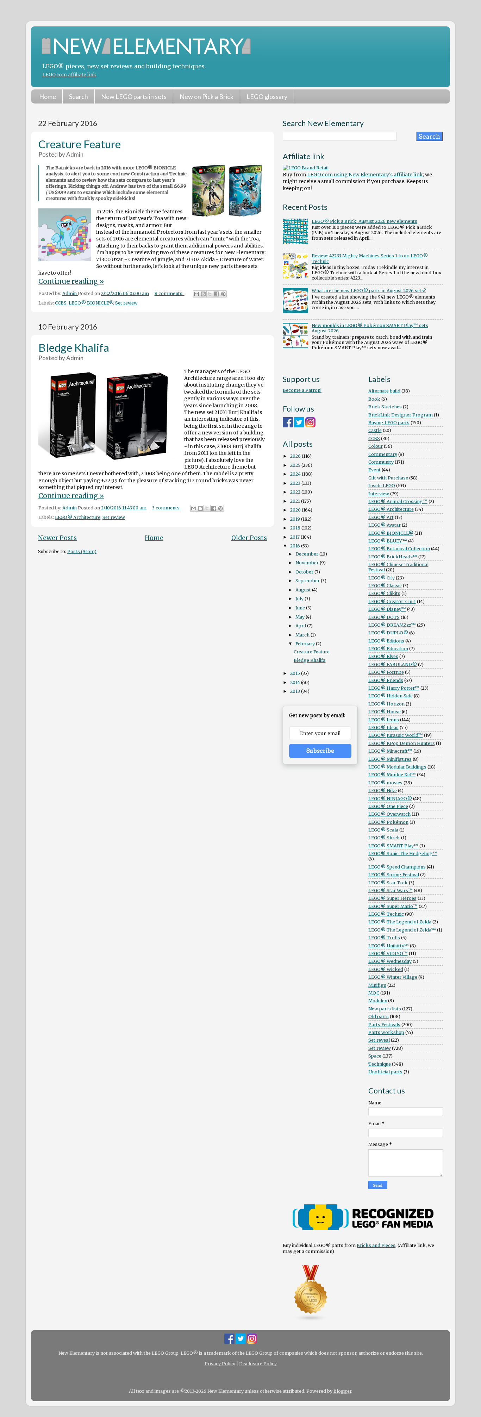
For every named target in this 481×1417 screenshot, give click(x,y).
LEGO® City (381, 578)
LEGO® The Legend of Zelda (399, 921)
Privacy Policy (220, 1363)
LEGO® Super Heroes (392, 898)
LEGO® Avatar (384, 525)
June (300, 607)
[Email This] (196, 293)
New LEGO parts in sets (134, 96)
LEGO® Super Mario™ (393, 906)
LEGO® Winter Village (392, 977)
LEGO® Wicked (385, 969)
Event (374, 469)
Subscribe (320, 750)
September (308, 580)
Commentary (382, 454)
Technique (379, 1064)
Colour (375, 446)
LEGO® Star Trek (388, 882)
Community (381, 462)
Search (78, 96)
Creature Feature (79, 144)
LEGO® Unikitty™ (388, 945)
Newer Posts (57, 538)
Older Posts (249, 538)
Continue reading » (71, 281)
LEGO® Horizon (386, 704)
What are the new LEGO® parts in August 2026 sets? (369, 290)
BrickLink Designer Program (400, 415)
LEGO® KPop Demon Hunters (401, 743)
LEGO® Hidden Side (390, 695)
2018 (295, 528)
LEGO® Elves (383, 656)
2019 (295, 519)
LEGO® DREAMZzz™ (392, 625)
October (304, 572)
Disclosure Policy (258, 1363)
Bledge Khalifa (73, 347)
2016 (295, 545)
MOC (373, 993)
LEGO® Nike (382, 790)
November (307, 562)
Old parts (378, 1016)
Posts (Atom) (81, 551)
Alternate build (384, 391)
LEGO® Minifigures (390, 759)
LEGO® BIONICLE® (91, 303)
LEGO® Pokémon (388, 822)
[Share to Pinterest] (223, 293)
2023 (295, 483)
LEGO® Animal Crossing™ (397, 501)
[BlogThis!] (203, 293)
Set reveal (379, 1040)
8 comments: (170, 293)
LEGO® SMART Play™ (393, 845)
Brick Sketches (385, 406)
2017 (295, 537)
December (307, 554)
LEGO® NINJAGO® (390, 798)
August (303, 589)
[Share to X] (209, 293)
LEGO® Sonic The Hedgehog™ (402, 853)
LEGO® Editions (386, 641)
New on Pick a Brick (206, 96)
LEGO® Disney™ (387, 609)
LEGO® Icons (383, 719)
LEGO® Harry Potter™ (393, 688)
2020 (296, 510)
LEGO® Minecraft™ (390, 751)
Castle (375, 430)
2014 (295, 682)
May (300, 617)
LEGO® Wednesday (390, 961)
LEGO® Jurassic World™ (395, 735)
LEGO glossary (266, 96)
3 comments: (167, 507)
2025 (295, 465)
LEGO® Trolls (384, 937)
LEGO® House (384, 711)
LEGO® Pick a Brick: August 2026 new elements (364, 221)
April (301, 625)
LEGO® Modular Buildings (397, 767)
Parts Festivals (384, 1024)
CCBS (61, 303)
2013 (295, 691)
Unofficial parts (385, 1071)
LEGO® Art (381, 517)
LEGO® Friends (385, 680)
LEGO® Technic (386, 914)
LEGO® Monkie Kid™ (392, 774)
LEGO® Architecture (77, 517)
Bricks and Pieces (376, 1245)
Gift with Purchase (388, 478)
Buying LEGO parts (389, 422)
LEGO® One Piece (388, 806)
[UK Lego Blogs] (311, 1320)
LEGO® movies (385, 782)
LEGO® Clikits (384, 593)
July (300, 598)
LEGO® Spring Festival (393, 874)
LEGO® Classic (385, 585)
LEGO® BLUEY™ (387, 541)
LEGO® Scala (383, 830)
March (303, 635)
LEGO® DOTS (384, 617)
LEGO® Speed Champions (397, 867)
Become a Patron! (302, 390)
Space (374, 1056)
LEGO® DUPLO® (388, 632)
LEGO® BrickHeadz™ (392, 556)
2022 (295, 492)
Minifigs (377, 985)
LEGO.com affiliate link (69, 75)
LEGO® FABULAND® (392, 664)
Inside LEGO (381, 485)
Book (374, 399)
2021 (295, 501)
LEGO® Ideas (383, 727)
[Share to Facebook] (216, 293)
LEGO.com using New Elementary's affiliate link (365, 174)
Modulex (377, 1000)
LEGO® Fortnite (386, 672)
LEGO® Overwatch (389, 814)
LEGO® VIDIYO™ (388, 953)
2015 (295, 673)
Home (47, 96)
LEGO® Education (388, 648)
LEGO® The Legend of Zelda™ (402, 930)
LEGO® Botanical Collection (399, 548)
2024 (296, 474)
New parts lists (384, 1008)
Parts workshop (386, 1032)
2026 (296, 456)
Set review (126, 303)
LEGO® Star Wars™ (390, 890)
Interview (378, 493)
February (305, 643)
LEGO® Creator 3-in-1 (392, 601)
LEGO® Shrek (384, 837)
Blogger (342, 1391)
